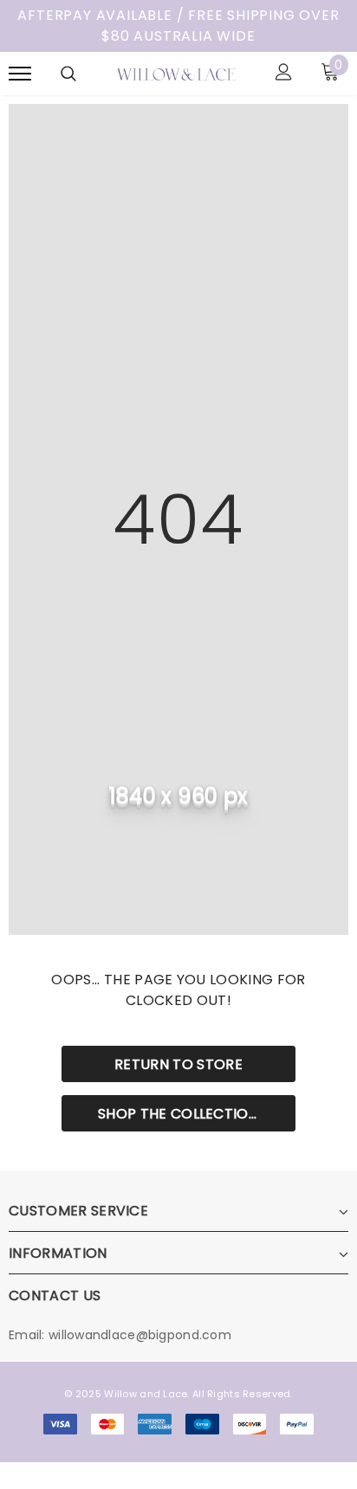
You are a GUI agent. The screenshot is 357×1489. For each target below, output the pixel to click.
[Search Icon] (68, 73)
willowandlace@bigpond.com (140, 1335)
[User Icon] (284, 74)
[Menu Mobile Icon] (20, 74)
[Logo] (176, 73)
